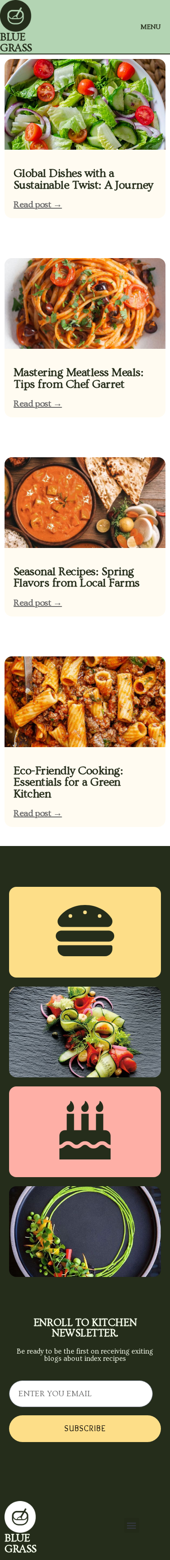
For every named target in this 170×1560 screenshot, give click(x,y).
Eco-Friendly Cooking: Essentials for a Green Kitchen (68, 782)
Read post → (38, 205)
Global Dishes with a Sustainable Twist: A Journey (83, 179)
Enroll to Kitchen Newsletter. (85, 1328)
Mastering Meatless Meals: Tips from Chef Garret (78, 378)
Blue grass (16, 42)
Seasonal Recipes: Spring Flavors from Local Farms (77, 577)
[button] (131, 1525)
